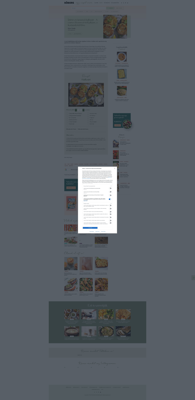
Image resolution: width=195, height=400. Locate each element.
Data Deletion (92, 231)
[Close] (115, 169)
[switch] (110, 188)
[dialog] (97, 200)
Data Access (97, 231)
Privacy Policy (103, 231)
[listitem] (97, 186)
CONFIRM (90, 227)
